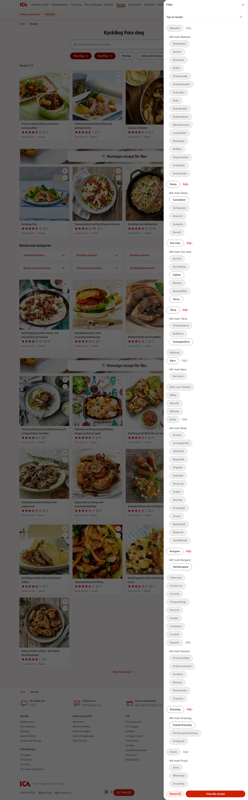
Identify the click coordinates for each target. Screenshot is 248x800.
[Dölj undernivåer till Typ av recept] (241, 17)
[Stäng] (243, 4)
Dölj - (189, 28)
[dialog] (206, 400)
